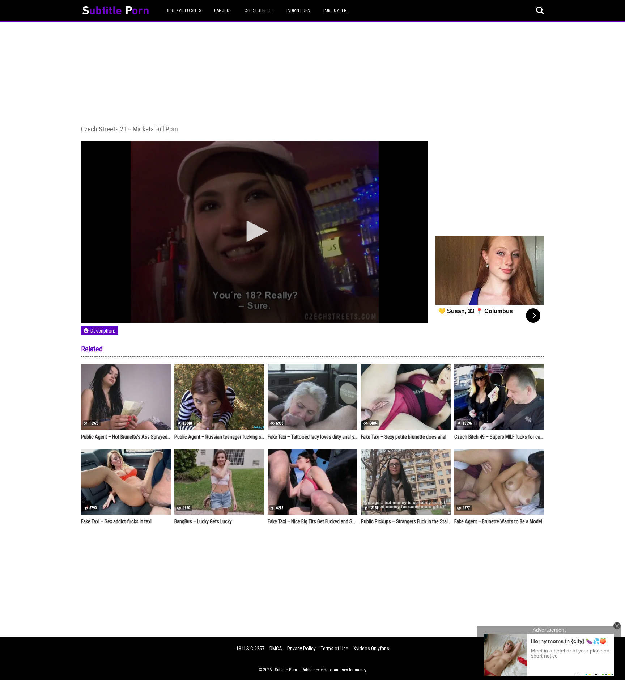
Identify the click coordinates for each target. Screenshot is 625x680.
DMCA (275, 648)
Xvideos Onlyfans (371, 648)
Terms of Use (334, 648)
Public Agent (336, 10)
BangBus (222, 10)
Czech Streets (259, 10)
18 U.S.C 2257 (250, 648)
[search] (540, 10)
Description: (102, 331)
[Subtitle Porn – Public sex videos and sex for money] (115, 11)
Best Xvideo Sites (183, 10)
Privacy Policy (301, 648)
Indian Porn (298, 10)
